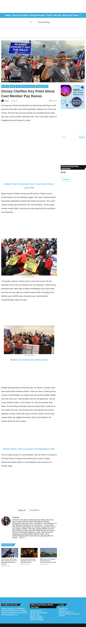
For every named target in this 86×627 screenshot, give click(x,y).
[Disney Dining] (43, 27)
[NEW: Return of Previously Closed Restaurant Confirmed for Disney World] (48, 553)
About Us (62, 610)
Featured (5, 86)
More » (22, 537)
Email (63, 172)
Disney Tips (34, 614)
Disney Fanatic (36, 611)
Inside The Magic (37, 620)
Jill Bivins (6, 100)
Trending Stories (41, 86)
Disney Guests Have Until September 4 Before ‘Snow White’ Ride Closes (28, 560)
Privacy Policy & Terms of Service (69, 615)
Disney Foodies (20, 15)
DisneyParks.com (10, 615)
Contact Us (63, 608)
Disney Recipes (37, 15)
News (8, 15)
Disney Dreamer (36, 618)
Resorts (57, 15)
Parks (49, 15)
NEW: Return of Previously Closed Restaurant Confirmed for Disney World (48, 560)
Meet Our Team (70, 15)
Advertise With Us (66, 612)
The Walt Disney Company (25, 86)
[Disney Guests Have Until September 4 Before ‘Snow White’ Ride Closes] (29, 553)
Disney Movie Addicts (38, 613)
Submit (66, 179)
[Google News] (34, 510)
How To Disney (36, 616)
